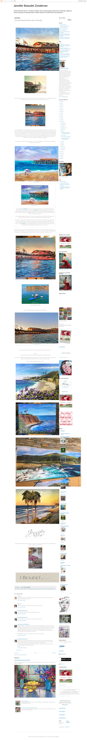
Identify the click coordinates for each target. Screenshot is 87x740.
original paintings (62, 708)
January (62, 149)
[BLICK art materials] (66, 660)
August (62, 129)
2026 (61, 101)
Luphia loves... (62, 562)
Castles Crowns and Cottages (22, 624)
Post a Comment (19, 650)
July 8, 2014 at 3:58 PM (21, 635)
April (62, 144)
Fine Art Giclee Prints (63, 27)
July (62, 131)
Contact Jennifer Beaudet (64, 26)
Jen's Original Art (63, 30)
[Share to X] (26, 587)
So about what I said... (64, 584)
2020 (61, 111)
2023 (61, 106)
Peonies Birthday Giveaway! (66, 136)
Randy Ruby (25, 208)
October (62, 126)
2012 (61, 153)
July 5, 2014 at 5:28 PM (21, 607)
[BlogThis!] (25, 587)
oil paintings (61, 650)
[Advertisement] (65, 212)
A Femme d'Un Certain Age (65, 479)
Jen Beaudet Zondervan (21, 610)
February (62, 148)
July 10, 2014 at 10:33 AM (21, 647)
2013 (61, 151)
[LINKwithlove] (65, 391)
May (62, 143)
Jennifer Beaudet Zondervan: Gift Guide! (22, 660)
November (63, 124)
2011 (61, 155)
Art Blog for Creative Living (64, 433)
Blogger (57, 736)
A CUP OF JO (62, 430)
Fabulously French (63, 446)
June (62, 141)
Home (61, 43)
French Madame (63, 523)
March (62, 146)
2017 (61, 116)
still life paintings (62, 717)
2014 (61, 121)
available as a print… (35, 205)
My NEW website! (63, 181)
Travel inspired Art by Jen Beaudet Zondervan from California (64, 51)
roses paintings (62, 346)
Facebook (36, 210)
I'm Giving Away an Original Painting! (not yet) (29, 707)
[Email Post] (22, 587)
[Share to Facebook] (28, 587)
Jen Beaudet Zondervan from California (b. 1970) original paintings (65, 35)
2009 (61, 158)
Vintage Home (62, 575)
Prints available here (36, 344)
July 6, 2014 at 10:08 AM (21, 613)
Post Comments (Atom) (23, 654)
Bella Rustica (62, 535)
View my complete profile (63, 96)
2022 (61, 108)
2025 (61, 103)
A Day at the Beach (36, 182)
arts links (60, 647)
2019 (61, 113)
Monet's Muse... (64, 135)
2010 (61, 156)
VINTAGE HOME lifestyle (64, 526)
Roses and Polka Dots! (25, 701)
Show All (70, 593)
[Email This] (24, 587)
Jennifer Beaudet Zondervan (31, 5)
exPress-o (62, 544)
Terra (18, 596)
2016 (61, 118)
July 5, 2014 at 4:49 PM (21, 600)
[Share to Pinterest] (29, 587)
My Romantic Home (63, 553)
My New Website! (63, 24)
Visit (63, 357)
